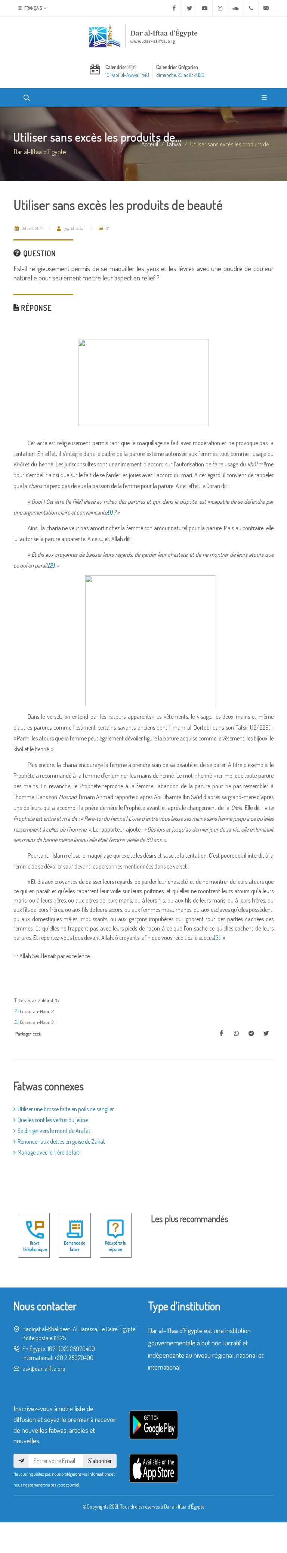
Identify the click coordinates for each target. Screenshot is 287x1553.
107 (51, 1348)
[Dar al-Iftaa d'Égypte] (143, 35)
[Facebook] (174, 8)
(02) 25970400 (77, 1348)
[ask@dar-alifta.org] (266, 8)
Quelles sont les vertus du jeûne (53, 1120)
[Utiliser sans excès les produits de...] (221, 1033)
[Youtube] (204, 8)
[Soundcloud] (235, 8)
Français (33, 8)
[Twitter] (189, 8)
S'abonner (100, 1461)
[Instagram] (220, 8)
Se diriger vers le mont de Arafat (54, 1130)
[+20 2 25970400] (250, 8)
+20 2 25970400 (73, 1357)
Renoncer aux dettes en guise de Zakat (61, 1141)
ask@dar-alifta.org (43, 1368)
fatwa (174, 144)
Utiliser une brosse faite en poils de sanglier (66, 1109)
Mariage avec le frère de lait (48, 1152)
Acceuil (149, 144)
